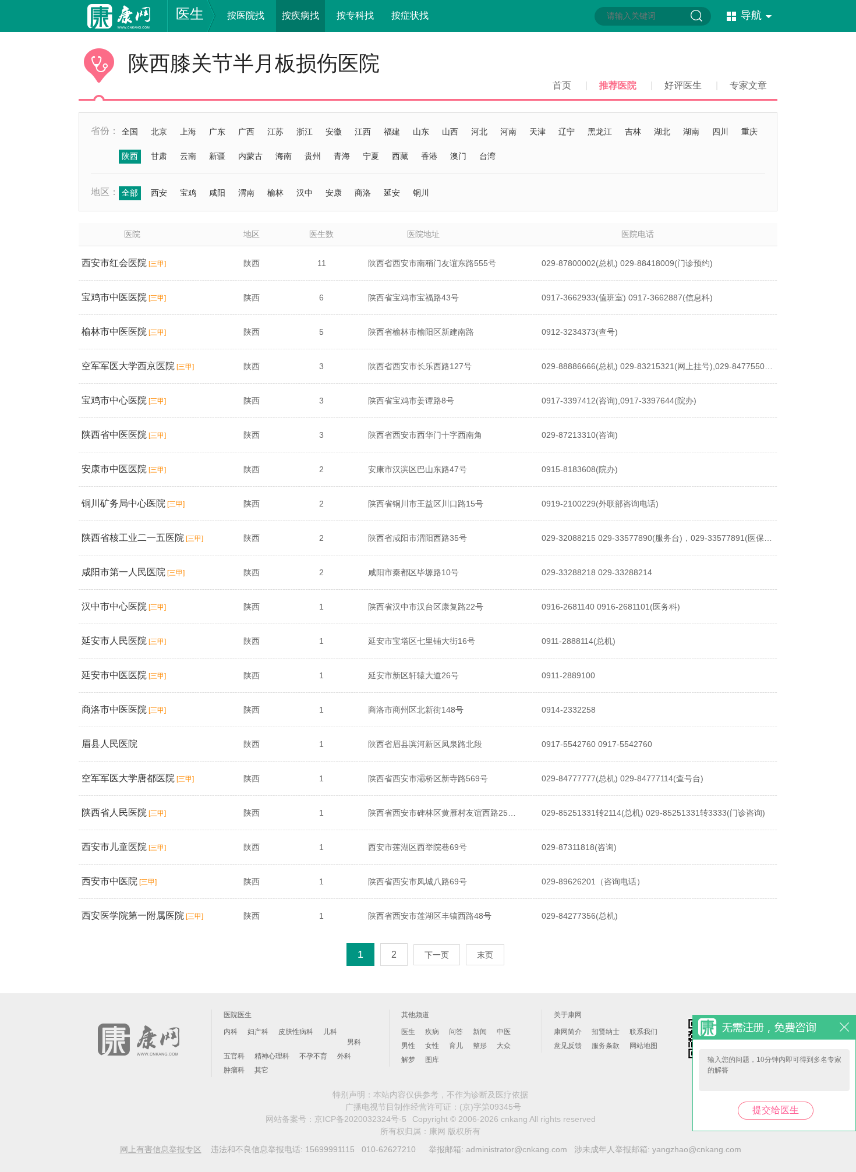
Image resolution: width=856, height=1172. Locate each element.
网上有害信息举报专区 (160, 1149)
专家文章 (748, 85)
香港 (429, 156)
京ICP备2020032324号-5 (360, 1119)
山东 (421, 131)
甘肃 (159, 156)
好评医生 (683, 85)
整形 (480, 1046)
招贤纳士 (606, 1032)
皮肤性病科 (295, 1032)
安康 (334, 192)
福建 (392, 131)
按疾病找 (300, 15)
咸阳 (217, 192)
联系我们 (643, 1032)
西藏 (400, 156)
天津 (537, 131)
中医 (504, 1032)
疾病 (432, 1032)
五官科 (234, 1056)
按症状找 (410, 15)
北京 (159, 131)
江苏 (275, 131)
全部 (130, 192)
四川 (720, 131)
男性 (408, 1046)
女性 (432, 1046)
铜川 (421, 192)
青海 (342, 156)
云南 (188, 156)
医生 (190, 14)
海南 (283, 156)
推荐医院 (617, 85)
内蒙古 (250, 156)
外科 (344, 1056)
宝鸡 (188, 192)
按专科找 (355, 15)
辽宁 (566, 131)
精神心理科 (271, 1056)
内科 (231, 1032)
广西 (246, 131)
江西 (363, 131)
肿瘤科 (234, 1070)
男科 (354, 1042)
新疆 (217, 156)
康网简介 (568, 1032)
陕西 (130, 156)
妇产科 (257, 1032)
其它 (261, 1070)
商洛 (363, 192)
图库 (432, 1060)
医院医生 (238, 1015)
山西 (450, 131)
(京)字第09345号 (490, 1106)
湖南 (691, 131)
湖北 (662, 131)
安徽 (334, 131)
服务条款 (606, 1046)
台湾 (487, 156)
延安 (392, 192)
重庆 (749, 131)
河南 (508, 131)
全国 (130, 131)
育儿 (456, 1046)
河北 (479, 131)
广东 (217, 131)
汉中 (304, 192)
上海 (188, 131)
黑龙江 (600, 131)
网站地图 (643, 1046)
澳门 (458, 156)
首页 (562, 85)
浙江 (304, 131)
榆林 (275, 192)
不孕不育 (313, 1056)
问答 (456, 1032)
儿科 (330, 1032)
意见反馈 (568, 1046)
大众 (504, 1046)
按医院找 (245, 15)
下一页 (437, 954)
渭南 (246, 192)
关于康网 (568, 1015)
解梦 (408, 1060)
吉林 (633, 131)
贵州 (313, 156)
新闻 (480, 1032)
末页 (485, 954)
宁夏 (371, 156)
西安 (159, 192)
